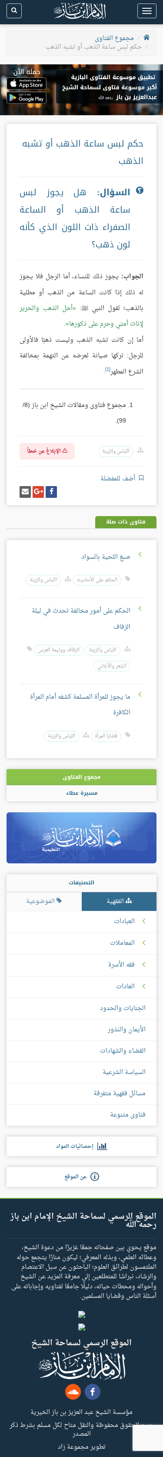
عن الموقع (77, 1177)
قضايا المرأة (106, 736)
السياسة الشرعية (124, 1072)
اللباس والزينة (116, 451)
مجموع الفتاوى (114, 38)
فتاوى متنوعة (128, 1115)
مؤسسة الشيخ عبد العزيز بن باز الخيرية (81, 1412)
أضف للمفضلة (118, 479)
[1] (107, 369)
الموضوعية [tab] (41, 901)
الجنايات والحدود (123, 1008)
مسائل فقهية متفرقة (119, 1094)
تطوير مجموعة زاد (82, 1446)
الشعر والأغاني (111, 666)
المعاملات (122, 943)
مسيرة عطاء (81, 793)
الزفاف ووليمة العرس (59, 650)
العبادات (124, 921)
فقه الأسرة (121, 965)
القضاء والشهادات (123, 1051)
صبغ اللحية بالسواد (105, 557)
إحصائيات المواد (76, 1146)
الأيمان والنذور (127, 1030)
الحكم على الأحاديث (97, 580)
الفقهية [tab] (116, 901)
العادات (125, 987)
